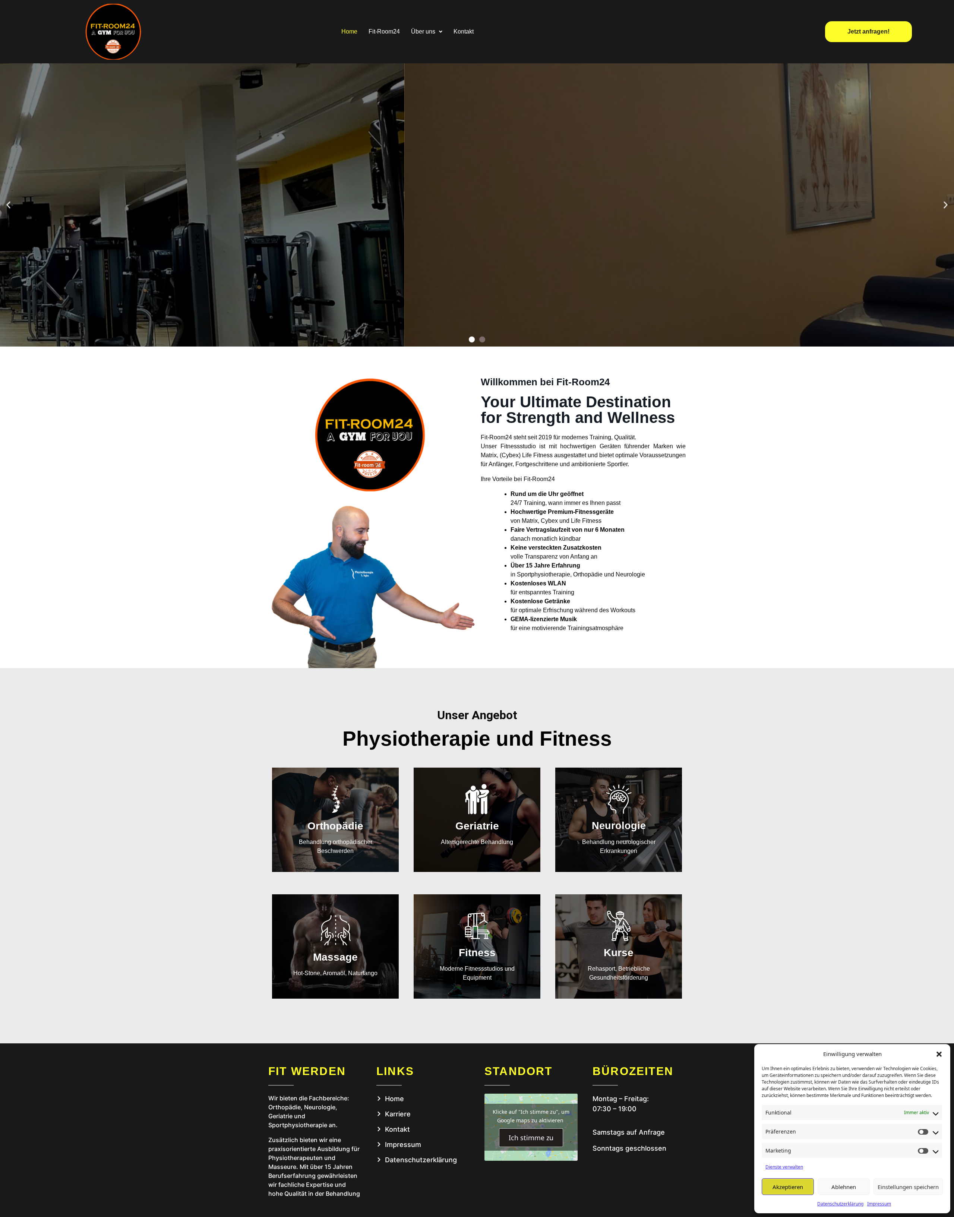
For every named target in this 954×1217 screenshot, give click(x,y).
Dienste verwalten (784, 1167)
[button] (939, 1054)
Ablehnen (843, 1187)
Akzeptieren (788, 1187)
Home (349, 31)
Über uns (423, 31)
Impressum (879, 1204)
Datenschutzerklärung (840, 1204)
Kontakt (464, 31)
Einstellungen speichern (908, 1187)
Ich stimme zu (531, 1137)
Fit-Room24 (384, 31)
